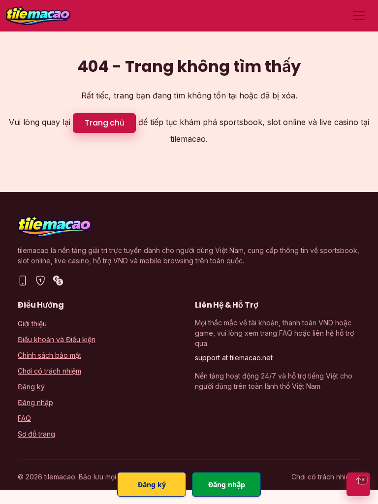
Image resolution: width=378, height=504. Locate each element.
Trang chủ (104, 122)
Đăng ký (31, 386)
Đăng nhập (35, 402)
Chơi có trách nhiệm (49, 371)
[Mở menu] (359, 15)
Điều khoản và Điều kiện (56, 339)
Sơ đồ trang (36, 434)
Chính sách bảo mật (49, 355)
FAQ (24, 418)
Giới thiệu (32, 323)
